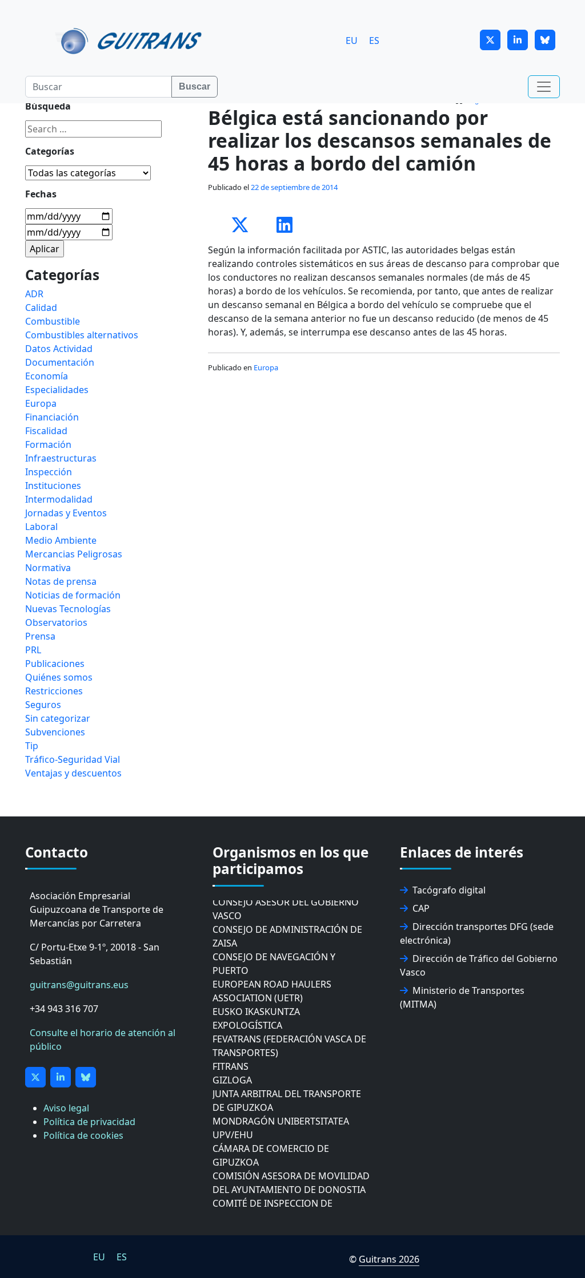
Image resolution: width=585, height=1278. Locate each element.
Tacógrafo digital (449, 890)
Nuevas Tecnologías (68, 608)
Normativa (48, 567)
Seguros (43, 704)
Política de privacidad (89, 1121)
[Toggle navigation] (544, 86)
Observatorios (56, 622)
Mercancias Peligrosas (73, 554)
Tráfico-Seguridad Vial (72, 759)
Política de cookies (83, 1135)
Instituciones (53, 485)
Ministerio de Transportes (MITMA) (462, 997)
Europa (266, 367)
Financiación (52, 417)
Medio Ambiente (61, 540)
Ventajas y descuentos (73, 773)
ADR (34, 294)
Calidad (41, 307)
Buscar (194, 86)
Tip (31, 745)
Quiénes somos (59, 677)
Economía (46, 376)
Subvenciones (55, 732)
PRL (33, 650)
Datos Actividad (59, 348)
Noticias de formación (73, 595)
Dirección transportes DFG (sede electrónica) (477, 933)
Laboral (41, 526)
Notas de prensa (61, 581)
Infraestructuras (61, 458)
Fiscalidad (46, 430)
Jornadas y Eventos (66, 513)
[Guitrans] (130, 40)
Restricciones (54, 691)
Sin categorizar (57, 718)
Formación (48, 444)
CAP (421, 908)
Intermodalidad (59, 499)
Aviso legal (66, 1108)
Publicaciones (55, 663)
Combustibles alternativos (81, 335)
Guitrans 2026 (389, 1259)
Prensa (40, 636)
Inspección (48, 472)
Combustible (52, 321)
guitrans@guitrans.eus (79, 984)
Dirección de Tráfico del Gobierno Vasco (479, 965)
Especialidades (57, 389)
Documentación (59, 362)
